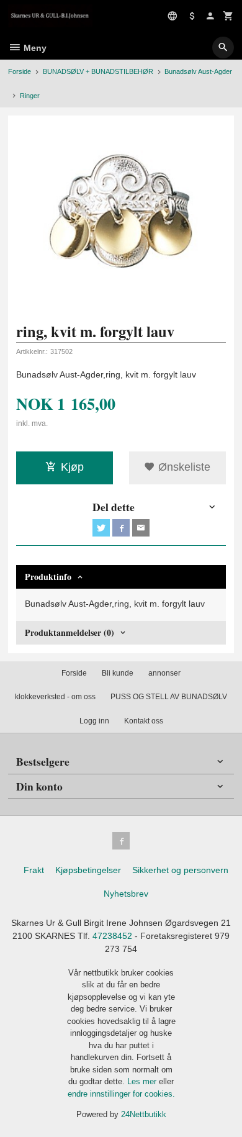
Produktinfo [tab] (48, 576)
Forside (19, 71)
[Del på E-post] (141, 528)
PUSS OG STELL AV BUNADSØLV (168, 696)
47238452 (112, 936)
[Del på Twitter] (101, 528)
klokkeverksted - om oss (55, 696)
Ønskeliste (182, 467)
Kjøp (72, 467)
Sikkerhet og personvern (180, 870)
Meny (34, 48)
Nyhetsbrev (126, 894)
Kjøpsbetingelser (88, 870)
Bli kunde (117, 673)
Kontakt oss (143, 721)
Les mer (143, 1081)
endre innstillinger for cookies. (121, 1093)
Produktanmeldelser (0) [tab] (69, 632)
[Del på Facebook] (121, 528)
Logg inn (94, 721)
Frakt (34, 870)
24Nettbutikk (143, 1114)
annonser (164, 673)
